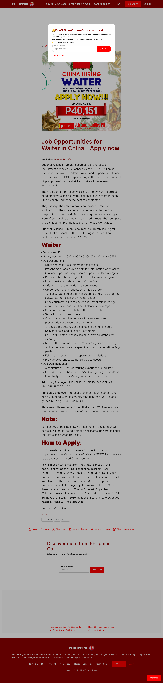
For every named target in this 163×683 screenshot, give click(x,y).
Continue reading (58, 55)
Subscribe (104, 49)
